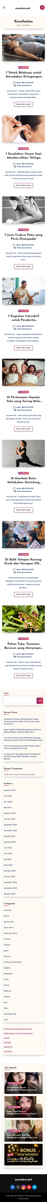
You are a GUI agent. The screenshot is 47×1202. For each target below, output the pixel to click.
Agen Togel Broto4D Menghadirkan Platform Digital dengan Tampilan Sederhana (22, 731)
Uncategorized (10, 1014)
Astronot (7, 910)
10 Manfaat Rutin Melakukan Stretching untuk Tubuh (23, 482)
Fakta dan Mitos (10, 933)
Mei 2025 (7, 859)
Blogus (36, 1196)
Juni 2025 (8, 854)
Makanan (7, 991)
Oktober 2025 (9, 836)
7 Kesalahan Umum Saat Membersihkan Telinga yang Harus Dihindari (24, 157)
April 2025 (8, 865)
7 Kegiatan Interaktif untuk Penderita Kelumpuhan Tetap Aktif (23, 320)
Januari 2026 (9, 819)
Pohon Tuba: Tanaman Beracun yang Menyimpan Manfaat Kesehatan (23, 648)
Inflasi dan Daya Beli (12, 962)
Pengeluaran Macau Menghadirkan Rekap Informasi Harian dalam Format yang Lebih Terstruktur (22, 721)
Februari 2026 (10, 813)
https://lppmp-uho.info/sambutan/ (18, 1033)
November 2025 (10, 831)
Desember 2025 (10, 825)
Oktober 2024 (9, 894)
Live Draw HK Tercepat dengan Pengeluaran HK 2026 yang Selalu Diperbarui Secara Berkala (22, 756)
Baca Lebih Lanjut (23, 104)
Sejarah (7, 997)
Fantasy (7, 939)
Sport (6, 1008)
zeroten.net (22, 8)
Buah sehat (9, 928)
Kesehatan (23, 67)
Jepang (7, 968)
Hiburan (7, 956)
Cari (6, 693)
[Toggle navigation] (4, 7)
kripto (6, 979)
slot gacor (8, 1051)
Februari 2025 (10, 871)
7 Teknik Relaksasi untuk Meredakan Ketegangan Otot (24, 76)
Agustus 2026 (10, 790)
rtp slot (7, 1038)
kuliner (7, 985)
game (6, 951)
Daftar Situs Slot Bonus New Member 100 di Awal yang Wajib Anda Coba (22, 747)
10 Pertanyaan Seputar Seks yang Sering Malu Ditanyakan (23, 401)
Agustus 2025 (10, 842)
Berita (6, 916)
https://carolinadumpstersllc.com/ (18, 1029)
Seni (6, 1002)
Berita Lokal (9, 922)
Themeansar (23, 1199)
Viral (6, 1020)
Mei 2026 (8, 807)
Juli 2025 (8, 848)
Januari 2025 (9, 877)
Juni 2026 (8, 802)
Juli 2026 (8, 796)
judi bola (7, 1042)
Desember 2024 (10, 882)
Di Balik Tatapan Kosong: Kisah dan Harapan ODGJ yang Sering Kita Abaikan (23, 563)
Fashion (7, 945)
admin (18, 83)
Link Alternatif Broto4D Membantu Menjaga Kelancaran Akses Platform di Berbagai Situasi (23, 739)
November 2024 (10, 888)
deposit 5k (8, 1047)
